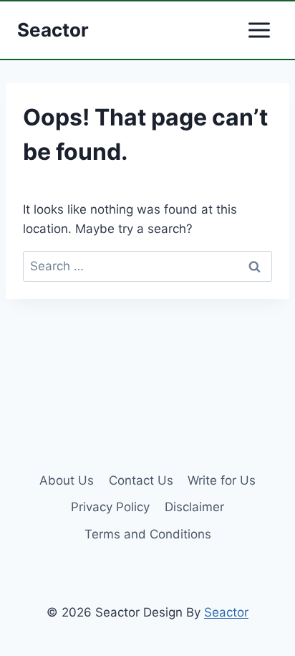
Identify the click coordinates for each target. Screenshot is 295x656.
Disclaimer (194, 507)
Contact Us (141, 480)
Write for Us (222, 480)
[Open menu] (259, 30)
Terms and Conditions (147, 534)
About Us (66, 480)
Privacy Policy (110, 507)
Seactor (226, 612)
